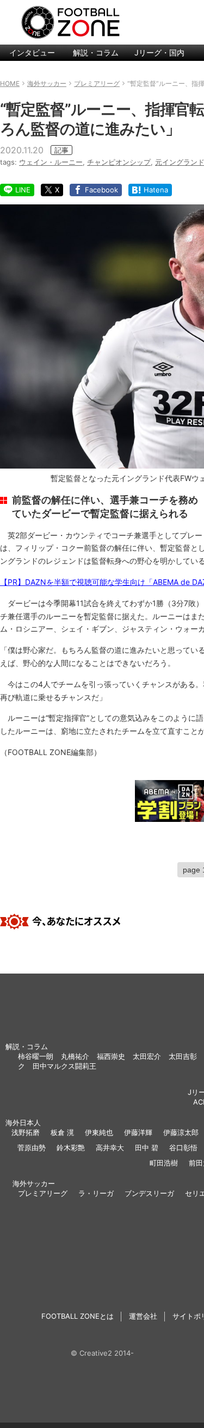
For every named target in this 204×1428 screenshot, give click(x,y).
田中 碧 (146, 1147)
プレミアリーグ (42, 1193)
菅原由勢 (31, 1147)
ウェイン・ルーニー (51, 162)
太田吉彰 (183, 1056)
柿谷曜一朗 (35, 1056)
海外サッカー (34, 1183)
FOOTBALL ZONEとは (77, 1316)
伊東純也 (99, 1132)
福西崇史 (111, 1056)
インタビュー (32, 52)
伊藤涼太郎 (181, 1132)
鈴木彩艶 (71, 1147)
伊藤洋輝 (138, 1132)
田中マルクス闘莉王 (64, 1066)
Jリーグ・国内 (159, 52)
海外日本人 (23, 1122)
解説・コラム (96, 52)
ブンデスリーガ (149, 1193)
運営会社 (143, 1316)
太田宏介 (147, 1056)
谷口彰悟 (183, 1147)
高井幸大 (110, 1147)
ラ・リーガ (96, 1193)
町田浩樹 (164, 1162)
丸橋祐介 (75, 1056)
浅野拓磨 (25, 1132)
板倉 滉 (62, 1132)
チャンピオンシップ (119, 162)
